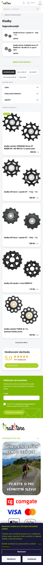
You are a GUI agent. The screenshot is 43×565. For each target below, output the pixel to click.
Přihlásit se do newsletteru (14, 412)
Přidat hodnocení (12, 365)
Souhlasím (32, 559)
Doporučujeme (8, 72)
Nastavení (21, 552)
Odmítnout (11, 559)
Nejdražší (33, 72)
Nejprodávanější (9, 77)
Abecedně (22, 77)
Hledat (38, 9)
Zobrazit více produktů (21, 62)
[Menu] (40, 3)
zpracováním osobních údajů (25, 404)
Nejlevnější (21, 72)
